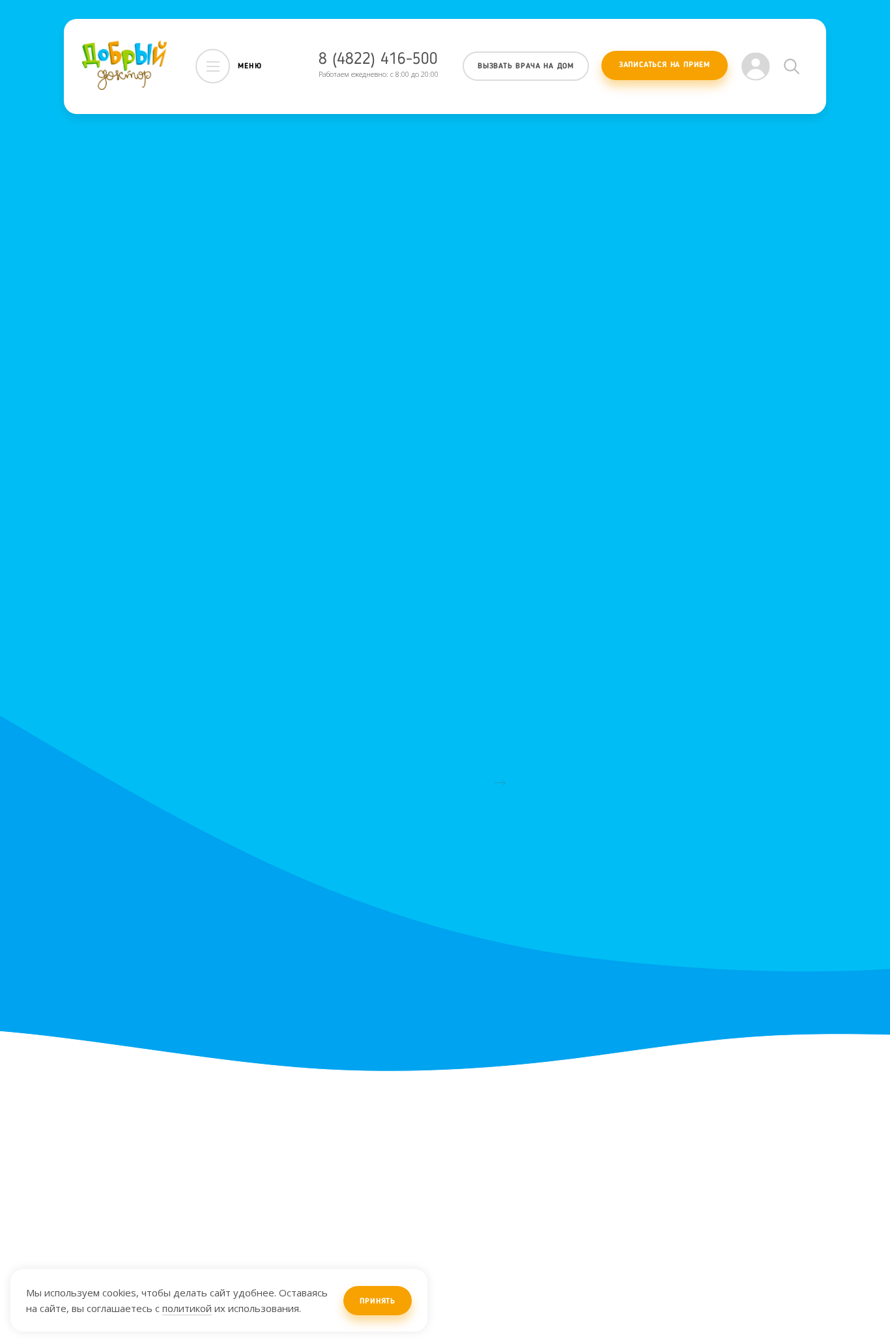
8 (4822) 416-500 (378, 59)
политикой (187, 1308)
